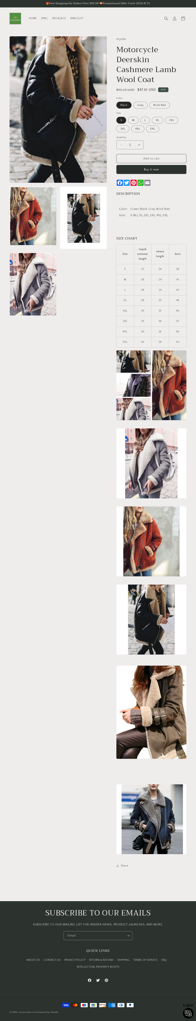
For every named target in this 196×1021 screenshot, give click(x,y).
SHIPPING (123, 960)
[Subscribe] (128, 935)
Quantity (121, 137)
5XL (152, 128)
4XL (137, 128)
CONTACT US (52, 960)
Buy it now (151, 169)
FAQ (164, 960)
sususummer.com (28, 1012)
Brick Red (159, 105)
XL (157, 120)
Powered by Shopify (47, 1012)
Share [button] (124, 865)
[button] (166, 18)
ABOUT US (33, 960)
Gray (140, 105)
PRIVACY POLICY (74, 960)
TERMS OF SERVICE (145, 960)
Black (123, 105)
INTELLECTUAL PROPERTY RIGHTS (98, 966)
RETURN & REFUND (101, 960)
